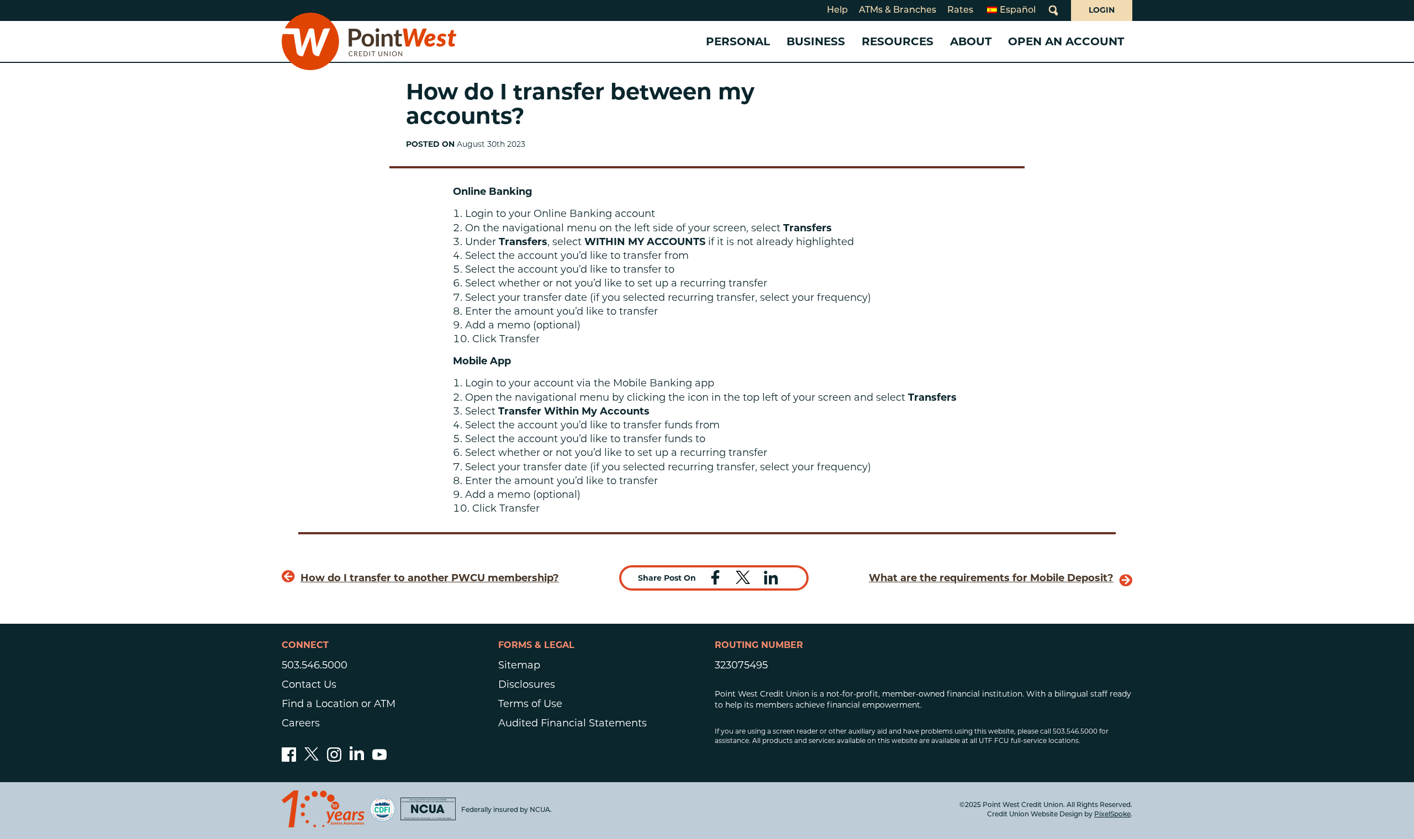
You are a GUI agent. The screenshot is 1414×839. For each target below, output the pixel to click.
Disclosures (526, 684)
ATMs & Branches (897, 10)
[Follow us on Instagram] (334, 758)
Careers (301, 723)
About (970, 41)
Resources (897, 41)
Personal (738, 41)
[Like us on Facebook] (289, 758)
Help (837, 10)
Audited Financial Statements (572, 723)
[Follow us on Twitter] (311, 758)
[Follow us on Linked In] (357, 757)
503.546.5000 (314, 665)
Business (816, 41)
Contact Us (309, 684)
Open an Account (1066, 41)
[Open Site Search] (1053, 10)
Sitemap (519, 665)
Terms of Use (530, 704)
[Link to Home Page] (369, 41)
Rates (960, 10)
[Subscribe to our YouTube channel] (379, 758)
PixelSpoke (1112, 814)
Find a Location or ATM (338, 704)
